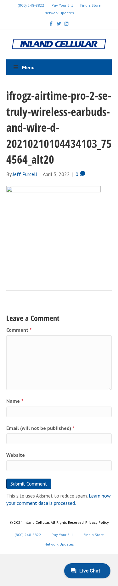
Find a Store (90, 5)
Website (15, 455)
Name (14, 401)
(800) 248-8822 (31, 5)
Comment (19, 330)
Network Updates (59, 12)
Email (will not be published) (40, 428)
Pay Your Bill (62, 5)
